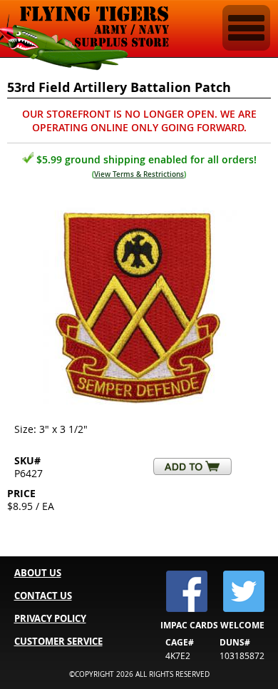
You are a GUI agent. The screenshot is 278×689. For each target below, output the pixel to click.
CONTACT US (43, 595)
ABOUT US (37, 572)
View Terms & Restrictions (139, 174)
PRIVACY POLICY (50, 618)
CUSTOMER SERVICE (58, 641)
